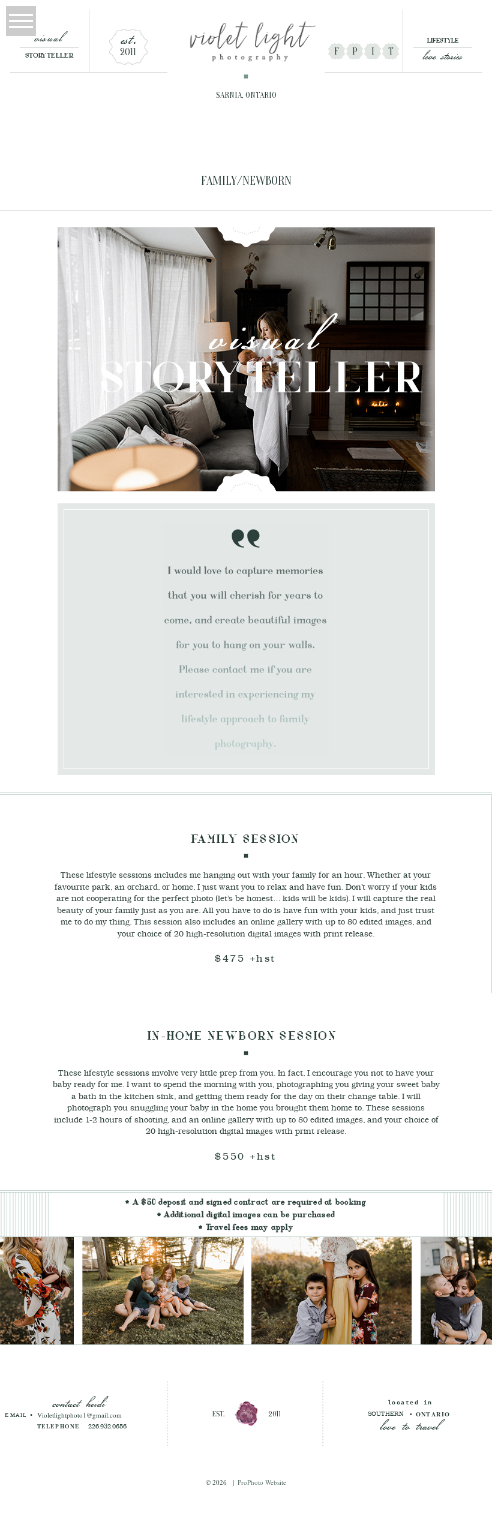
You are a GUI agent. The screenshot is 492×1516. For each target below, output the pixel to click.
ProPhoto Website (262, 1482)
